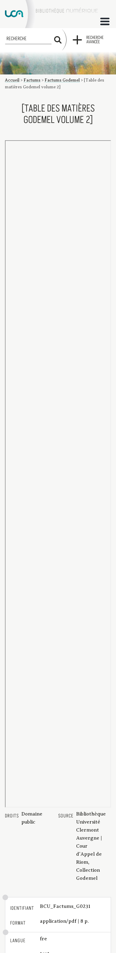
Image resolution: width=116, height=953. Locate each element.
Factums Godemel (62, 80)
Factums (32, 80)
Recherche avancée (95, 40)
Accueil (12, 80)
